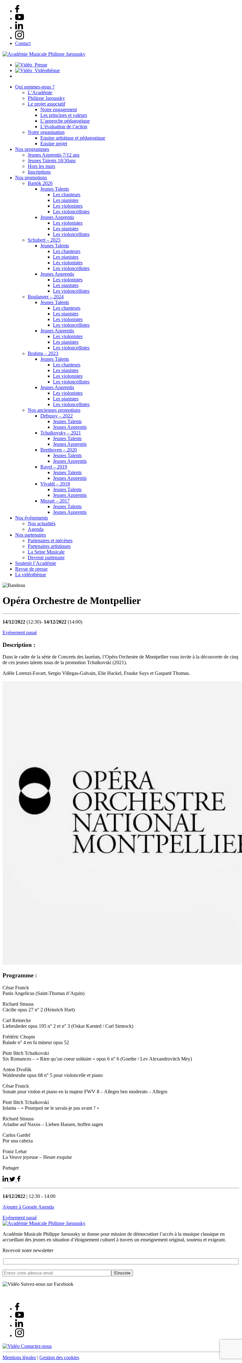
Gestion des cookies (59, 1357)
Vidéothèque (46, 70)
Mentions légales (19, 1357)
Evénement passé (20, 632)
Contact (23, 43)
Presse (39, 64)
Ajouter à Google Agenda (28, 1207)
